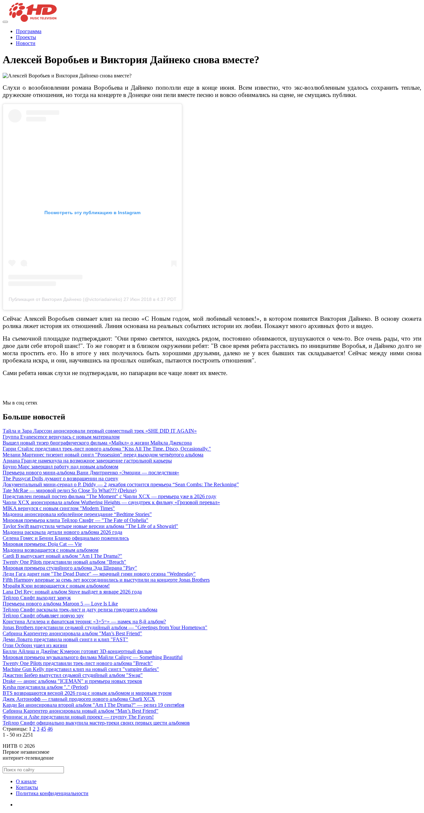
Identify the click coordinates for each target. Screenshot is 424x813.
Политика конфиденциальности (52, 793)
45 (43, 729)
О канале (26, 781)
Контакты (27, 787)
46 (50, 729)
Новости (25, 43)
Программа (28, 31)
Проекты (26, 37)
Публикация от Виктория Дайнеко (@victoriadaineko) (65, 299)
